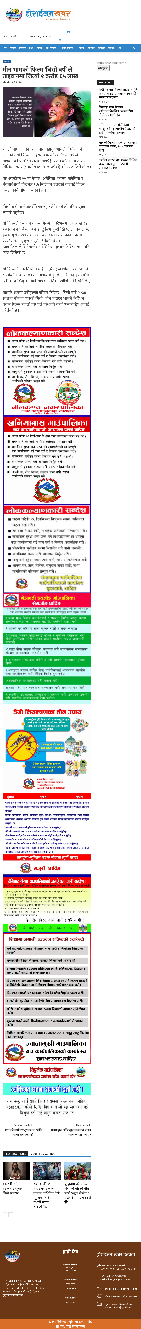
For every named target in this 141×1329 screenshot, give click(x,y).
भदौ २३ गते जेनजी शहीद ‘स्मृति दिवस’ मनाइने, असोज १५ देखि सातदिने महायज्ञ (118, 93)
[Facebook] (60, 32)
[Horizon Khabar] (70, 14)
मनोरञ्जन (7, 61)
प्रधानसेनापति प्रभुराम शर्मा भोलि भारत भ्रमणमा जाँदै (23, 1132)
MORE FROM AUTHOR (42, 1154)
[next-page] (10, 1214)
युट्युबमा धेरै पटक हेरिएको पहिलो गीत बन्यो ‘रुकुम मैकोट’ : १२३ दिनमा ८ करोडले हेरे (77, 1193)
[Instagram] (68, 32)
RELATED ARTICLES (15, 1154)
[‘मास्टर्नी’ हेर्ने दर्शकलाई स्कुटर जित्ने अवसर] (16, 1171)
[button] (135, 48)
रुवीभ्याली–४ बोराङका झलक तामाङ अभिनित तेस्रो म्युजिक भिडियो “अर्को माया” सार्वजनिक (46, 1195)
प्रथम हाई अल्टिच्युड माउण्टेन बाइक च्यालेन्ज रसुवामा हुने (71, 1132)
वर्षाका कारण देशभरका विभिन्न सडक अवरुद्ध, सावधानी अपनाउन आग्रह (118, 164)
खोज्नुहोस (103, 68)
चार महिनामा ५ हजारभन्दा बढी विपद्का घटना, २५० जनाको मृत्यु (118, 146)
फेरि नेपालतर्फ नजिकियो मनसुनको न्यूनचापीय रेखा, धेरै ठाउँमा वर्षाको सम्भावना (117, 128)
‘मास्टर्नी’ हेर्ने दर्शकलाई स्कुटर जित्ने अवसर (12, 1188)
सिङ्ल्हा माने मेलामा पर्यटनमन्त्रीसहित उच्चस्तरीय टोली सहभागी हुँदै (116, 111)
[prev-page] (5, 1214)
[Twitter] (60, 40)
